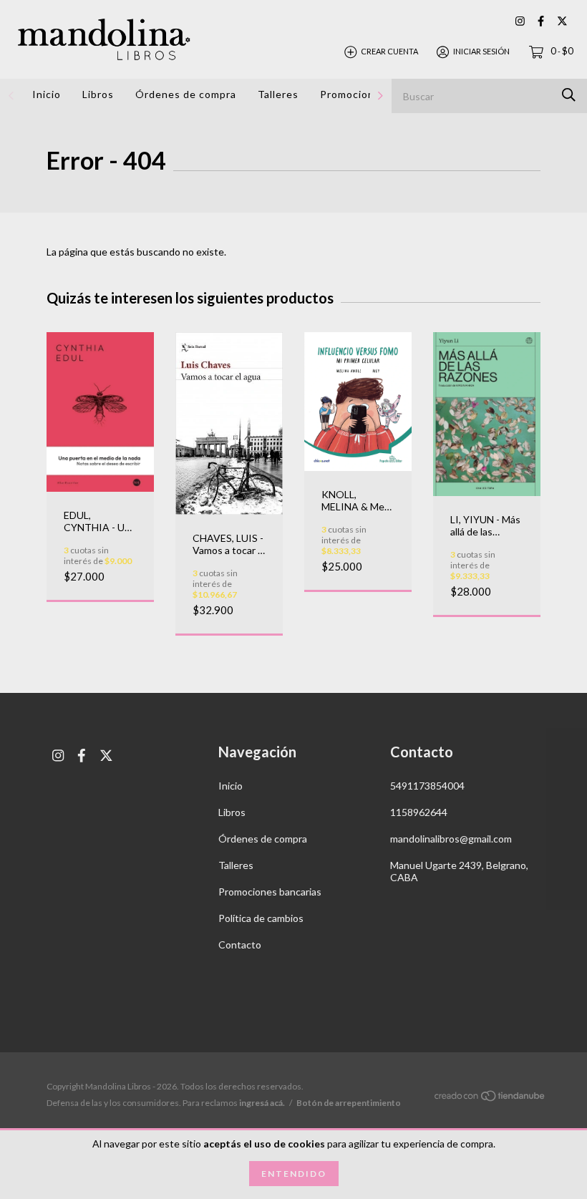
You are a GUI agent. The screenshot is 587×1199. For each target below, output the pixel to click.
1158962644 (418, 812)
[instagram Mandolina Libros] (520, 21)
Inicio (46, 94)
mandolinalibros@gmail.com (451, 838)
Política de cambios (261, 918)
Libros (98, 94)
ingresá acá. (262, 1102)
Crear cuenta (389, 51)
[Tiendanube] (490, 1098)
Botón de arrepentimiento (348, 1102)
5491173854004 (427, 786)
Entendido (293, 1173)
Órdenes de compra (185, 94)
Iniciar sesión (481, 51)
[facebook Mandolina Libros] (541, 21)
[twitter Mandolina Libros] (562, 21)
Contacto (239, 944)
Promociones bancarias (269, 891)
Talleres (278, 94)
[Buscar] (568, 94)
